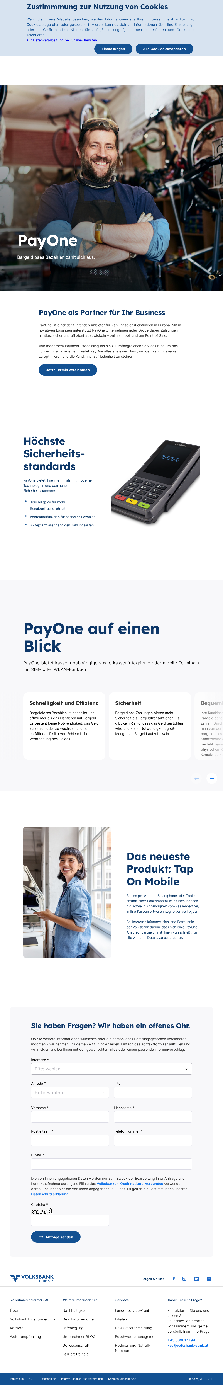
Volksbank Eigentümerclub (32, 1319)
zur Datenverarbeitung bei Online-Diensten (62, 40)
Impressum (17, 1378)
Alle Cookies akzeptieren (164, 49)
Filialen (121, 1319)
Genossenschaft (76, 1345)
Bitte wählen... (51, 1092)
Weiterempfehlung (25, 1336)
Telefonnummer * (128, 1131)
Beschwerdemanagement (136, 1336)
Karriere (17, 1328)
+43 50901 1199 (181, 1340)
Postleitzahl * (42, 1131)
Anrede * (38, 1083)
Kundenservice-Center (134, 1310)
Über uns (17, 1310)
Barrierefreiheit (75, 1354)
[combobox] (111, 1069)
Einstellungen (113, 49)
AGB (31, 1378)
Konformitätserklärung (122, 1378)
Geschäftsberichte (78, 1319)
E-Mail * (37, 1155)
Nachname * (124, 1108)
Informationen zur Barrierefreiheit (82, 1378)
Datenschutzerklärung (50, 1194)
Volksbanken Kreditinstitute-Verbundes (130, 1183)
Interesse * (40, 1060)
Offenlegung (73, 1328)
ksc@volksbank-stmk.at (187, 1345)
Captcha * (39, 1204)
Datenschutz (48, 1378)
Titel (117, 1083)
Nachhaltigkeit (75, 1310)
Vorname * (40, 1108)
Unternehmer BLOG (79, 1336)
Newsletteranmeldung (133, 1328)
